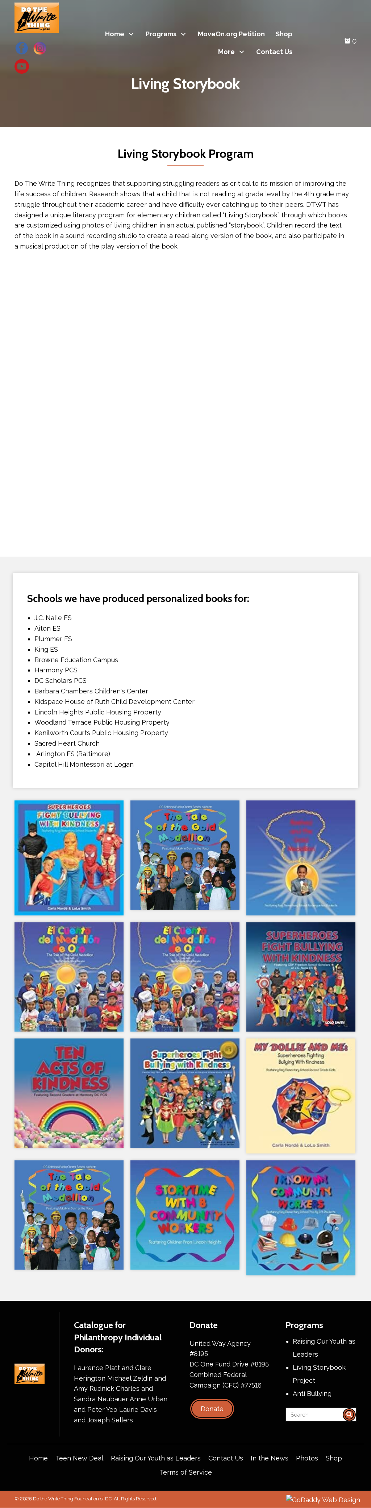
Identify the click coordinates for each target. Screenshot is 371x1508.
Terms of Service (185, 1472)
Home (38, 1458)
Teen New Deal (79, 1458)
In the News (269, 1458)
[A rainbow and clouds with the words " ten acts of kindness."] (69, 1093)
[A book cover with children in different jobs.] (69, 977)
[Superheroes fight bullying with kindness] (69, 857)
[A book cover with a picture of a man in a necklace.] (300, 857)
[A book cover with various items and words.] (300, 1217)
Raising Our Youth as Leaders (156, 1458)
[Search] (349, 1414)
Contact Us (225, 1458)
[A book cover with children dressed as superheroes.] (184, 1093)
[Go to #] (21, 48)
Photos (307, 1458)
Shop (334, 1458)
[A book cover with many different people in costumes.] (300, 977)
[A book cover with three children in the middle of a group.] (300, 1095)
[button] (131, 34)
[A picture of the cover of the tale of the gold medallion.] (184, 855)
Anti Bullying (312, 1393)
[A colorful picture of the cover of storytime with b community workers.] (184, 1215)
